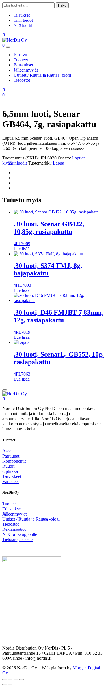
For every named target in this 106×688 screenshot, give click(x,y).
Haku (62, 5)
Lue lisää (22, 248)
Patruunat (10, 456)
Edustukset (23, 64)
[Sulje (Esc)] (21, 679)
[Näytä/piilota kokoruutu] (10, 679)
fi (3, 35)
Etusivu (20, 54)
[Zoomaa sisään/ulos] (4, 679)
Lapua (58, 163)
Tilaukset (22, 15)
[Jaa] (16, 679)
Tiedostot (22, 80)
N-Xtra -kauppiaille (19, 534)
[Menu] (8, 47)
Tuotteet (21, 59)
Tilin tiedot (23, 20)
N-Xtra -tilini (25, 25)
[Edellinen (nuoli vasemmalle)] (4, 684)
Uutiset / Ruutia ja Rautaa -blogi (42, 75)
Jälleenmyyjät (26, 70)
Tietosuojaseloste (17, 539)
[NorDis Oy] (14, 393)
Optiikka (10, 471)
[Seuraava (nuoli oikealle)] (10, 684)
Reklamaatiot (14, 529)
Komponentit (14, 461)
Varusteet (10, 481)
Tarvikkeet (11, 476)
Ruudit (8, 466)
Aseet (7, 450)
